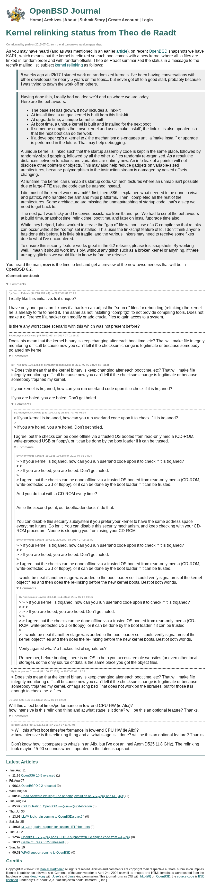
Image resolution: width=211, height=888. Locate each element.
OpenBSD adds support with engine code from (75, 837)
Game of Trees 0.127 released (42, 842)
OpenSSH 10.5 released (38, 775)
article (121, 51)
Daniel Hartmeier (52, 869)
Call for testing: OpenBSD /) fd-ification (56, 806)
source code (185, 876)
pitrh (28, 44)
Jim (70, 876)
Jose (55, 876)
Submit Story (92, 20)
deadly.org (37, 876)
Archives (52, 20)
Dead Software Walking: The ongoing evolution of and (73, 796)
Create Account (123, 20)
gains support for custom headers (55, 827)
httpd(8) (145, 876)
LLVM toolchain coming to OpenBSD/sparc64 (52, 816)
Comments (18, 284)
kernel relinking (69, 65)
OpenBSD (158, 51)
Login (147, 20)
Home (35, 20)
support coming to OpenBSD (46, 852)
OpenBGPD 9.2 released (38, 786)
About (70, 20)
